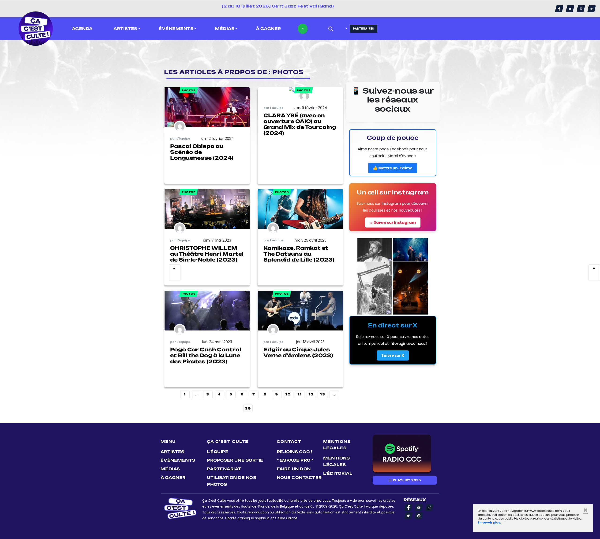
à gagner (268, 28)
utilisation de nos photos (231, 481)
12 (311, 394)
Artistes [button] (125, 28)
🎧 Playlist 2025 (404, 480)
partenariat (224, 469)
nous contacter (299, 477)
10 (288, 394)
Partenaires (363, 28)
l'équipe (217, 451)
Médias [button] (224, 28)
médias (170, 469)
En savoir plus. (489, 522)
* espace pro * (295, 460)
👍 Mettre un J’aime (392, 168)
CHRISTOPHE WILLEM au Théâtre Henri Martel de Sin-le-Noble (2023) (207, 254)
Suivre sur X (392, 355)
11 (300, 394)
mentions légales (336, 461)
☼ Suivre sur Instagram (393, 222)
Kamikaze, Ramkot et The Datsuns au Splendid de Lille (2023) (298, 254)
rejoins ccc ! (294, 451)
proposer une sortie (235, 460)
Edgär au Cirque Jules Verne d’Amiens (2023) (298, 352)
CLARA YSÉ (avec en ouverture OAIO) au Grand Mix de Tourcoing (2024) (299, 124)
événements (178, 460)
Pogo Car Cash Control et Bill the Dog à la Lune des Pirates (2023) (205, 355)
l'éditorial (337, 473)
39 (248, 408)
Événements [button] (176, 28)
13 (322, 394)
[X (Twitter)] (591, 8)
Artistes (172, 451)
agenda (82, 28)
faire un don (294, 469)
